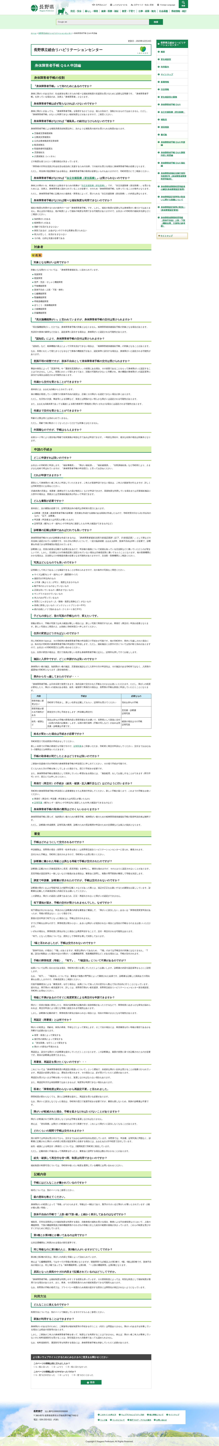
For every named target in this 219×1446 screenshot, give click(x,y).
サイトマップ (167, 74)
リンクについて (118, 1420)
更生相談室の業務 (169, 97)
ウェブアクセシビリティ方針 (132, 1415)
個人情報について (156, 1415)
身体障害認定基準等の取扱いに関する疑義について (173, 198)
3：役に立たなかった (77, 1367)
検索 (183, 6)
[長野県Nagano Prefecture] (42, 8)
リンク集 (103, 1420)
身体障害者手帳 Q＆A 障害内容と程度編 (173, 153)
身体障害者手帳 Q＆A (171, 104)
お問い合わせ (161, 1420)
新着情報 (165, 82)
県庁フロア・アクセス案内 (140, 1420)
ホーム (33, 33)
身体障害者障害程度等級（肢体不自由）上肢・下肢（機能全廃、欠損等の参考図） (173, 221)
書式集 (164, 135)
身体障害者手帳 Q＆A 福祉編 (173, 164)
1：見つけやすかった (45, 1375)
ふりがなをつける (120, 5)
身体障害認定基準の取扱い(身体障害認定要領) (173, 208)
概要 (163, 52)
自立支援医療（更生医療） (82, 178)
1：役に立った (42, 1367)
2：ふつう (58, 1367)
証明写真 (78, 746)
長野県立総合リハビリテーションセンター (55, 33)
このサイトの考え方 (108, 1415)
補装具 (164, 120)
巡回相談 (165, 127)
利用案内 (165, 67)
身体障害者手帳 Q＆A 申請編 (173, 143)
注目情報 (165, 89)
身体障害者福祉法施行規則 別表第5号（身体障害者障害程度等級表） (173, 176)
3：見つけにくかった (83, 1375)
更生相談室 (166, 59)
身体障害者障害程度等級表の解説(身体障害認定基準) (173, 187)
